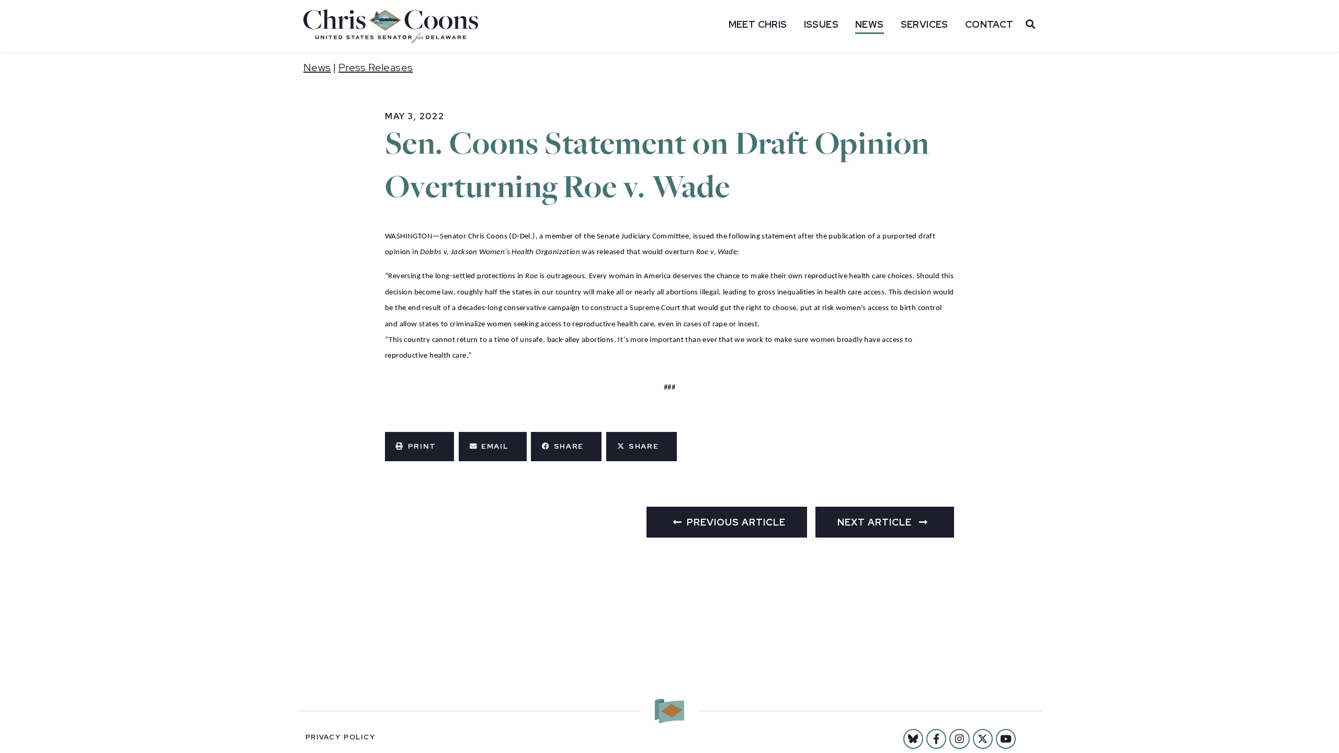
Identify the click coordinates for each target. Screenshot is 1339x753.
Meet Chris (758, 24)
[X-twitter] (983, 739)
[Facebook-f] (936, 739)
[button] (419, 446)
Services (924, 24)
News (869, 24)
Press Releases (375, 67)
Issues (821, 24)
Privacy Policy (340, 737)
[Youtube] (1006, 739)
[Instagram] (959, 739)
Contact (989, 24)
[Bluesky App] (913, 739)
